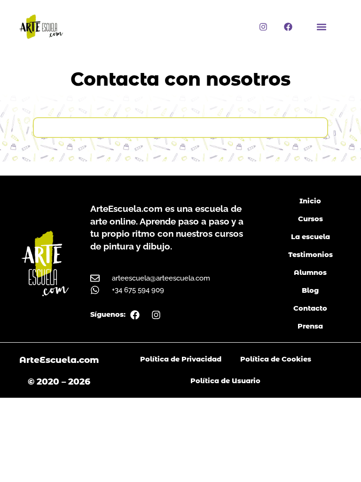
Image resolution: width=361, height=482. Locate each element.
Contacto (310, 308)
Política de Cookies (275, 359)
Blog (310, 290)
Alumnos (310, 272)
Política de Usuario (225, 381)
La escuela (310, 237)
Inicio (310, 201)
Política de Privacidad (180, 359)
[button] (321, 26)
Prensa (310, 326)
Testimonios (310, 254)
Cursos (310, 219)
